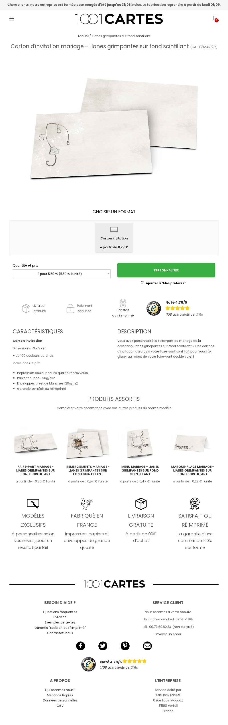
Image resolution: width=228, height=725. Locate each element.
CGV (60, 705)
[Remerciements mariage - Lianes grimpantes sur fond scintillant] (88, 443)
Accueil (83, 36)
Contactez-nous (60, 633)
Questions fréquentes (60, 612)
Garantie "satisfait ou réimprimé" (60, 627)
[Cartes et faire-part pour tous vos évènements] (114, 19)
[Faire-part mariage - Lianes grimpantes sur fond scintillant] (35, 443)
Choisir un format (114, 212)
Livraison (60, 617)
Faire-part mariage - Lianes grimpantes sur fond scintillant (35, 470)
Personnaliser (166, 270)
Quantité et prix (25, 265)
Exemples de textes (60, 622)
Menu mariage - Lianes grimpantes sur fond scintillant (140, 470)
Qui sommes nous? (60, 690)
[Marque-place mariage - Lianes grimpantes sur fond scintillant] (192, 443)
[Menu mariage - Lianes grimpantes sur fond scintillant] (140, 443)
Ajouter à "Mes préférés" (166, 283)
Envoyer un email (168, 634)
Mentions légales (60, 695)
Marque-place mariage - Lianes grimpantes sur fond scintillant (192, 470)
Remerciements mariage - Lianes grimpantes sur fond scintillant (88, 470)
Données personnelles (60, 700)
